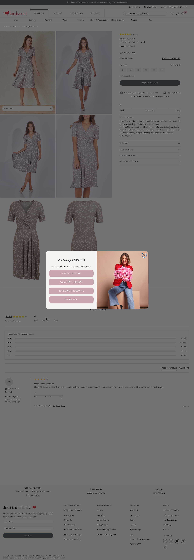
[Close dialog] (144, 255)
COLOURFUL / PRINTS (71, 282)
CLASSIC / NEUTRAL (71, 273)
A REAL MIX (71, 299)
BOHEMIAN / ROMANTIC (71, 291)
